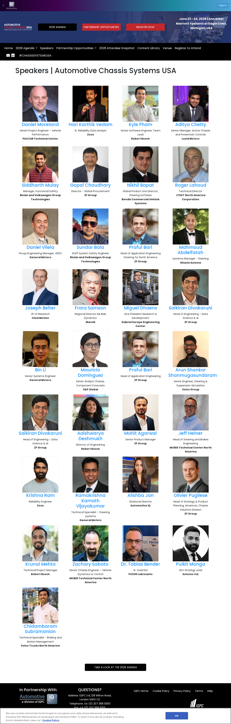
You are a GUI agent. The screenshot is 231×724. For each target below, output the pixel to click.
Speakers (46, 48)
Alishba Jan (140, 495)
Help (210, 691)
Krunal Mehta (40, 564)
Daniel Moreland (40, 124)
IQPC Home (141, 691)
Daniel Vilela (40, 247)
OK (176, 715)
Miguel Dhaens (140, 308)
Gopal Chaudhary (90, 185)
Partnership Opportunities (75, 48)
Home (8, 48)
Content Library (149, 48)
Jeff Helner (190, 433)
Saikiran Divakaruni (190, 308)
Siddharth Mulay (40, 185)
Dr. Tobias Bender (140, 564)
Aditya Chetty (190, 124)
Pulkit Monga (190, 564)
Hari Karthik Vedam (90, 124)
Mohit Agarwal (140, 433)
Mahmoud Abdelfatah (190, 250)
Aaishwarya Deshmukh (90, 436)
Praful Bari (140, 247)
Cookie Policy (161, 691)
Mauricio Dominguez (90, 372)
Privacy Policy (182, 691)
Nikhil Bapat (140, 185)
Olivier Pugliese (191, 495)
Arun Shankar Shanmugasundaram (192, 372)
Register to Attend (188, 48)
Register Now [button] (145, 27)
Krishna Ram (40, 495)
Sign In (223, 5)
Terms (199, 691)
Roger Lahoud (190, 185)
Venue (167, 48)
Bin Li (40, 370)
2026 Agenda (25, 48)
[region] (115, 716)
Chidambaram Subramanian (40, 629)
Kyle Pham (140, 124)
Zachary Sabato (90, 564)
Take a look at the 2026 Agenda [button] (115, 667)
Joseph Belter (40, 308)
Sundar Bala (90, 247)
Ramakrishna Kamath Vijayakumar (90, 500)
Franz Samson (90, 308)
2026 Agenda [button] (57, 27)
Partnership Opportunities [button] (101, 27)
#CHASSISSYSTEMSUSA (35, 55)
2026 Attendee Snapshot (117, 48)
